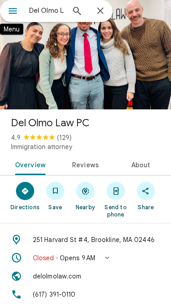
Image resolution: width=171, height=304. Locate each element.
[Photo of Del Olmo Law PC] (85, 54)
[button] (85, 258)
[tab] (28, 164)
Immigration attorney (41, 147)
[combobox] (46, 10)
